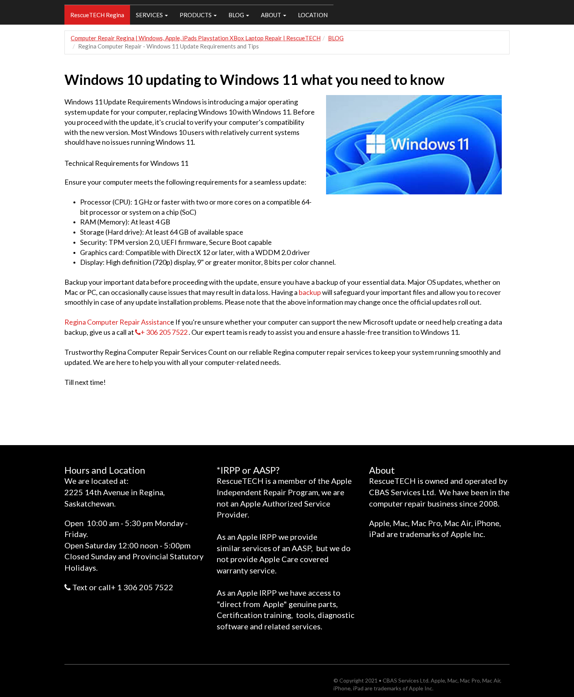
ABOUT (271, 14)
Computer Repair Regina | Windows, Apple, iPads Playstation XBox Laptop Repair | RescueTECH (196, 37)
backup (310, 292)
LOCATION (313, 14)
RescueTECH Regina (97, 14)
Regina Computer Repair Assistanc (117, 322)
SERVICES (150, 14)
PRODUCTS (196, 14)
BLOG (236, 14)
